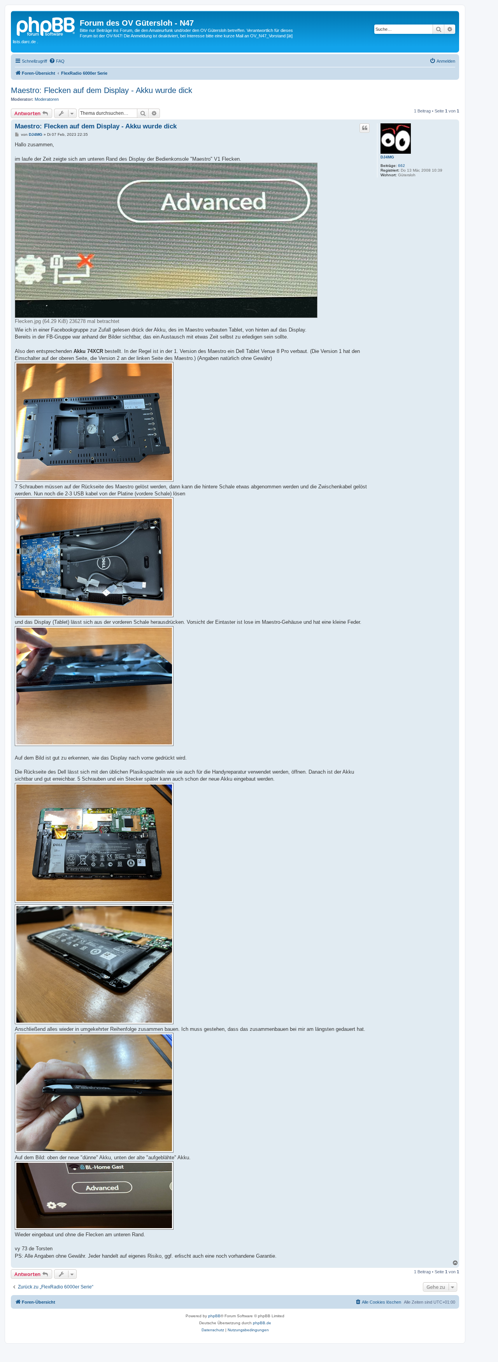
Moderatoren (47, 99)
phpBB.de (262, 1323)
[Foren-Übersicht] (46, 25)
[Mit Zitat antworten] (364, 128)
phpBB (214, 1316)
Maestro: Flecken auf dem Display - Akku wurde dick (101, 90)
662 (401, 165)
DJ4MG (387, 157)
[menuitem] (57, 61)
